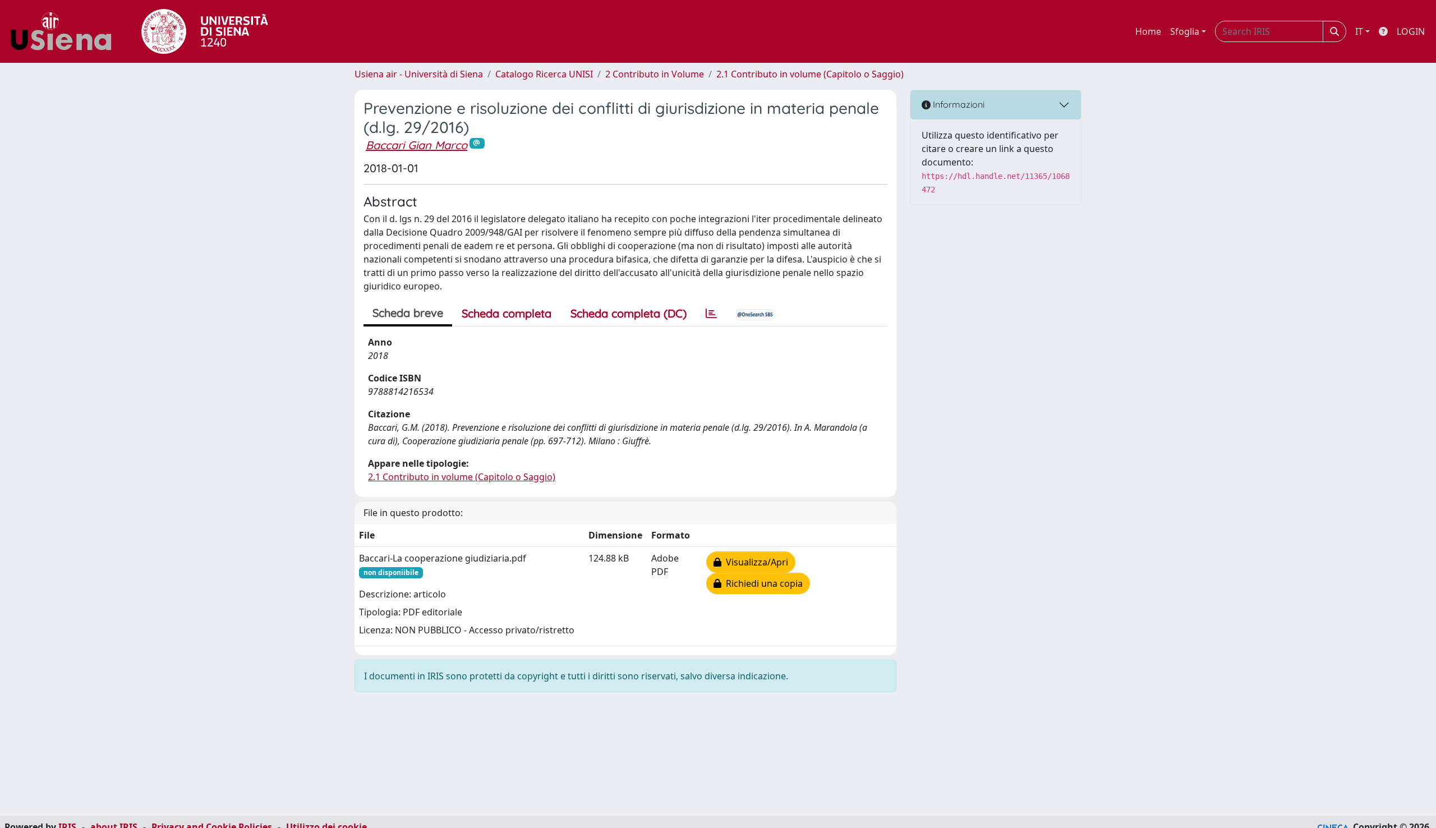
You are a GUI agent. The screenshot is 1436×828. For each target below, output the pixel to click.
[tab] (711, 313)
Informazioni (957, 104)
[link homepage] (65, 31)
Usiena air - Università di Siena (419, 74)
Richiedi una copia (762, 583)
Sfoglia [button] (1184, 31)
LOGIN (1411, 31)
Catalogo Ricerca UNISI (544, 74)
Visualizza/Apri (754, 562)
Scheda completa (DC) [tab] (628, 313)
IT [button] (1359, 31)
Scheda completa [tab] (506, 313)
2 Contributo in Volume (654, 74)
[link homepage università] (204, 31)
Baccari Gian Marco (416, 145)
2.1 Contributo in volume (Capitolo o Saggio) (810, 74)
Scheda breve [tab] (407, 313)
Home (1148, 31)
